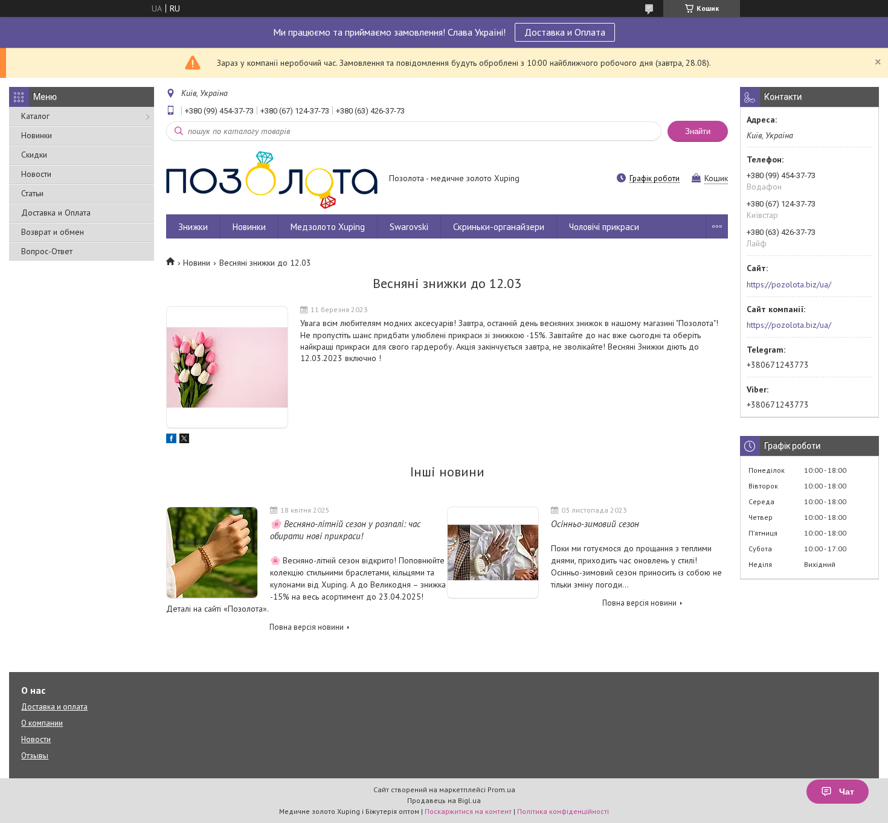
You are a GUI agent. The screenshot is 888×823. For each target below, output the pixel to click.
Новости (36, 173)
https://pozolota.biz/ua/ (789, 284)
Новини (196, 262)
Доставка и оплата (54, 707)
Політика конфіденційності (563, 811)
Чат (846, 791)
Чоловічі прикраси (604, 226)
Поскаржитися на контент (468, 811)
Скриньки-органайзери (498, 226)
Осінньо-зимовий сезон (595, 524)
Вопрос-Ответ (46, 251)
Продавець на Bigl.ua (444, 800)
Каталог (35, 115)
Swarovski (409, 226)
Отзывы (34, 756)
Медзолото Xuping (328, 226)
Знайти (697, 131)
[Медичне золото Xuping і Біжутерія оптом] (272, 179)
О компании (42, 723)
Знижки (193, 226)
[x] (184, 440)
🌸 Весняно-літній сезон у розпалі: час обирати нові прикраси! (345, 530)
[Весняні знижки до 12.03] (227, 367)
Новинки (36, 135)
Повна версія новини (306, 627)
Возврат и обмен (52, 231)
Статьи (32, 193)
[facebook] (171, 440)
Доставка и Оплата (564, 32)
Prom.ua (501, 789)
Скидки (34, 154)
